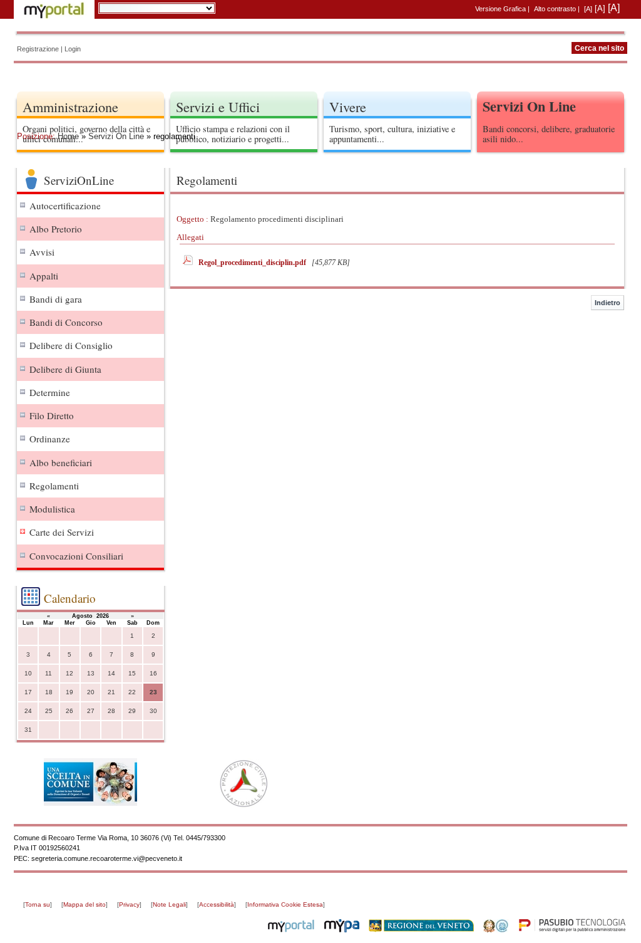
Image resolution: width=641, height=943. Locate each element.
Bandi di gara (55, 299)
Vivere (347, 106)
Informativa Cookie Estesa (285, 904)
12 (69, 673)
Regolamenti (54, 485)
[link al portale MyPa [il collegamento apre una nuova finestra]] (341, 930)
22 (132, 692)
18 (49, 692)
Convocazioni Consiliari (76, 556)
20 (91, 692)
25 (49, 710)
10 (28, 673)
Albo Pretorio (55, 228)
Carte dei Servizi (61, 532)
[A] (588, 9)
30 (153, 710)
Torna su (37, 904)
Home (68, 136)
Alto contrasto (555, 9)
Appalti (43, 275)
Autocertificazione (65, 205)
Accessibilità (216, 904)
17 (28, 692)
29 (132, 710)
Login (72, 49)
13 (91, 673)
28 (111, 710)
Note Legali (169, 904)
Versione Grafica (500, 9)
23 (153, 692)
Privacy (129, 904)
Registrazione (38, 49)
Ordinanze (49, 438)
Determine (49, 392)
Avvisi (41, 252)
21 (111, 692)
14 (111, 673)
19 (69, 692)
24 (28, 710)
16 (153, 673)
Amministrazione (70, 106)
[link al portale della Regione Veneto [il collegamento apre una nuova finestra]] (421, 930)
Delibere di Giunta (65, 369)
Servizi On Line (116, 136)
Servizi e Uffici (218, 106)
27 (91, 710)
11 (48, 673)
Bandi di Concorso (66, 322)
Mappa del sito (84, 904)
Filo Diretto (51, 415)
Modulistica (52, 509)
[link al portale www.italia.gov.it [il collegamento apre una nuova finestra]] (495, 930)
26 (69, 710)
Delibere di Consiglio (71, 345)
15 (132, 673)
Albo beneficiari (60, 462)
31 (28, 729)
